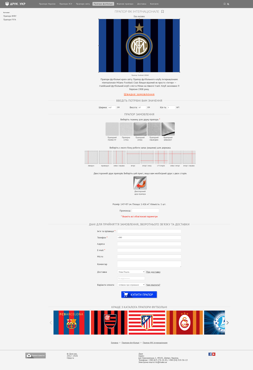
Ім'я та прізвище (106, 231)
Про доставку (139, 16)
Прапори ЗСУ (66, 4)
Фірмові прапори (125, 4)
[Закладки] (225, 4)
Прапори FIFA (9, 19)
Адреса (101, 244)
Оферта (70, 358)
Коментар (102, 264)
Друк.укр (73, 353)
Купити (139, 292)
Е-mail (101, 250)
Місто (100, 256)
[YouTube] (213, 355)
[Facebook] (210, 355)
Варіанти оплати (105, 285)
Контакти (154, 4)
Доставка (141, 4)
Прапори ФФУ (9, 16)
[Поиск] (228, 4)
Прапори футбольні (103, 4)
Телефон (102, 237)
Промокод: (125, 210)
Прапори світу (83, 4)
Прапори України (47, 4)
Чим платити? (153, 284)
